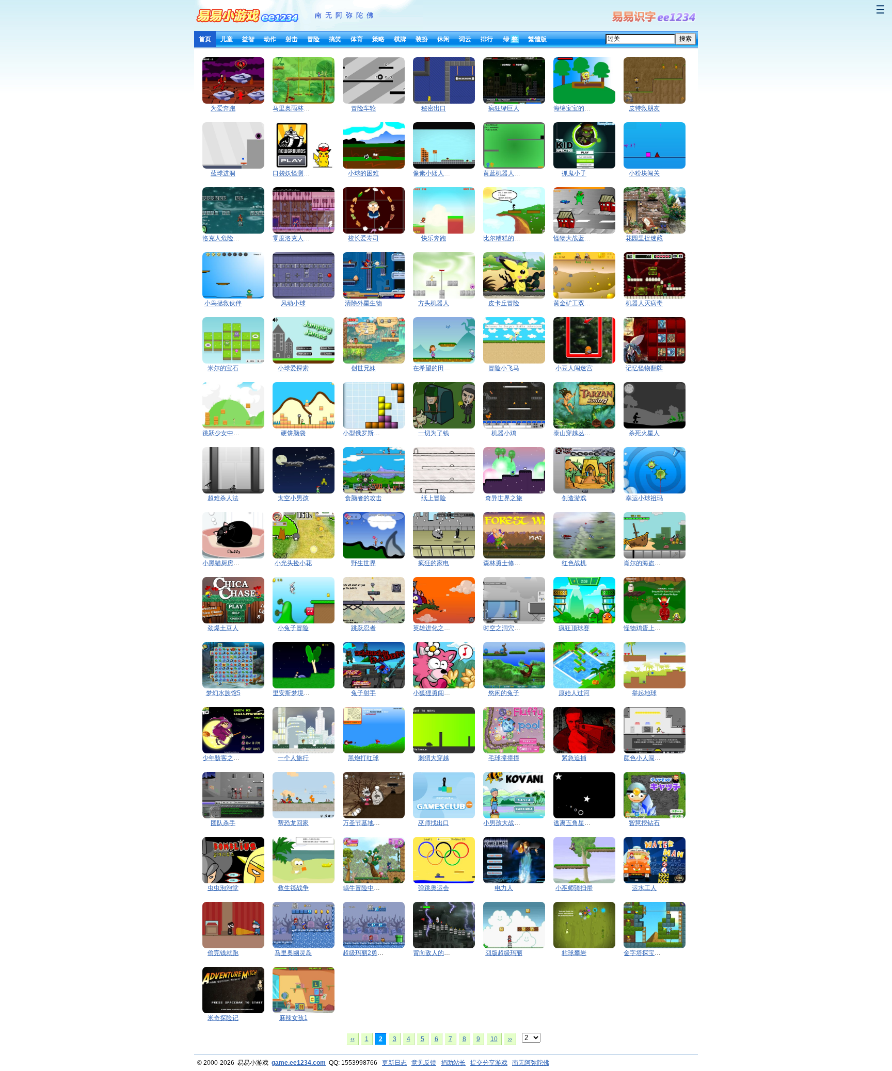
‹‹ (353, 1039)
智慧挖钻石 (644, 823)
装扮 (422, 39)
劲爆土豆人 (223, 628)
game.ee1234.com (299, 1062)
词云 (465, 39)
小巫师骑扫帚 (574, 888)
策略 (378, 39)
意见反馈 (423, 1062)
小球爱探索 (293, 368)
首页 (205, 39)
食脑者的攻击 (363, 498)
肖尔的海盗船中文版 (651, 563)
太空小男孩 (293, 498)
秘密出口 (433, 108)
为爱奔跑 (223, 108)
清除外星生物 (363, 303)
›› (510, 1039)
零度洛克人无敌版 (297, 238)
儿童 (226, 39)
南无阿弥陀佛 (346, 15)
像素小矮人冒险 (434, 173)
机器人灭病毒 (644, 303)
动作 (270, 39)
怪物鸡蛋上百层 (645, 628)
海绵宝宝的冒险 (575, 108)
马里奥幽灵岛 (293, 953)
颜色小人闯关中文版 (651, 758)
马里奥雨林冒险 (294, 108)
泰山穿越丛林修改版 (581, 433)
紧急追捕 (574, 758)
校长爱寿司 (363, 238)
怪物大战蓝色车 (575, 238)
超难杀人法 (223, 498)
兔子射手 (363, 693)
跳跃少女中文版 (224, 433)
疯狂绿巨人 (503, 108)
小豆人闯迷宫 (574, 368)
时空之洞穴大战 (505, 628)
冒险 (313, 39)
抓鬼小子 (574, 173)
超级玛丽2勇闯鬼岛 (369, 953)
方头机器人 (433, 303)
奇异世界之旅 (503, 498)
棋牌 (400, 39)
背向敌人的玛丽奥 (438, 953)
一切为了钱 (433, 433)
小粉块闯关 (644, 173)
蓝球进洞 (223, 173)
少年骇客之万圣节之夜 (233, 758)
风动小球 (293, 303)
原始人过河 (574, 693)
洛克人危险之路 (224, 238)
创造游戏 (574, 498)
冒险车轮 (363, 108)
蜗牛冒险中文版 (364, 888)
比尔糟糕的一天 (505, 238)
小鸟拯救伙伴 (223, 303)
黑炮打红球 (363, 758)
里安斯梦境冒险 (294, 693)
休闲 (443, 39)
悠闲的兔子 (503, 693)
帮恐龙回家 (293, 823)
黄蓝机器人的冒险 (508, 173)
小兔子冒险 (293, 628)
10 (494, 1039)
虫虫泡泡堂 (223, 888)
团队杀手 (223, 823)
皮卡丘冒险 (503, 303)
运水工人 (644, 888)
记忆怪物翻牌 (644, 368)
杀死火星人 (644, 433)
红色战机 (574, 563)
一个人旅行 (293, 758)
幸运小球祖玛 (644, 498)
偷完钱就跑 (223, 953)
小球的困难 (363, 173)
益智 (248, 39)
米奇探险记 (223, 1017)
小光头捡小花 (293, 563)
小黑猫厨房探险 (224, 563)
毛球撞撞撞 (503, 758)
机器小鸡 (503, 433)
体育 (357, 39)
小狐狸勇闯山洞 (434, 693)
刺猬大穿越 (433, 758)
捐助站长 (453, 1062)
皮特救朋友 (644, 108)
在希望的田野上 (434, 368)
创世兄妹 (363, 368)
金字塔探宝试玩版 (648, 953)
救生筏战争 (293, 888)
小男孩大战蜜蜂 (505, 823)
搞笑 (335, 39)
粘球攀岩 (574, 953)
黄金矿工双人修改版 (581, 303)
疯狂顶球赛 (574, 628)
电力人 (504, 888)
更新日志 (394, 1062)
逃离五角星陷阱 (575, 823)
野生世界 (363, 563)
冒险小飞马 (503, 368)
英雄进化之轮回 (434, 628)
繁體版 (537, 39)
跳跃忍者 (363, 628)
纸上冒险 (433, 498)
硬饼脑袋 (293, 433)
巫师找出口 (433, 823)
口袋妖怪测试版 (294, 173)
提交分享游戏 (488, 1062)
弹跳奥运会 (433, 888)
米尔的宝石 (223, 368)
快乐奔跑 (433, 238)
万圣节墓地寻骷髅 (367, 823)
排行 (487, 39)
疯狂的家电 (433, 563)
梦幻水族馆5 (223, 693)
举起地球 (644, 693)
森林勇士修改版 (505, 563)
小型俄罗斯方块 (364, 433)
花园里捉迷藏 (644, 238)
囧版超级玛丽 (503, 953)
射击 (291, 39)
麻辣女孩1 (293, 1017)
